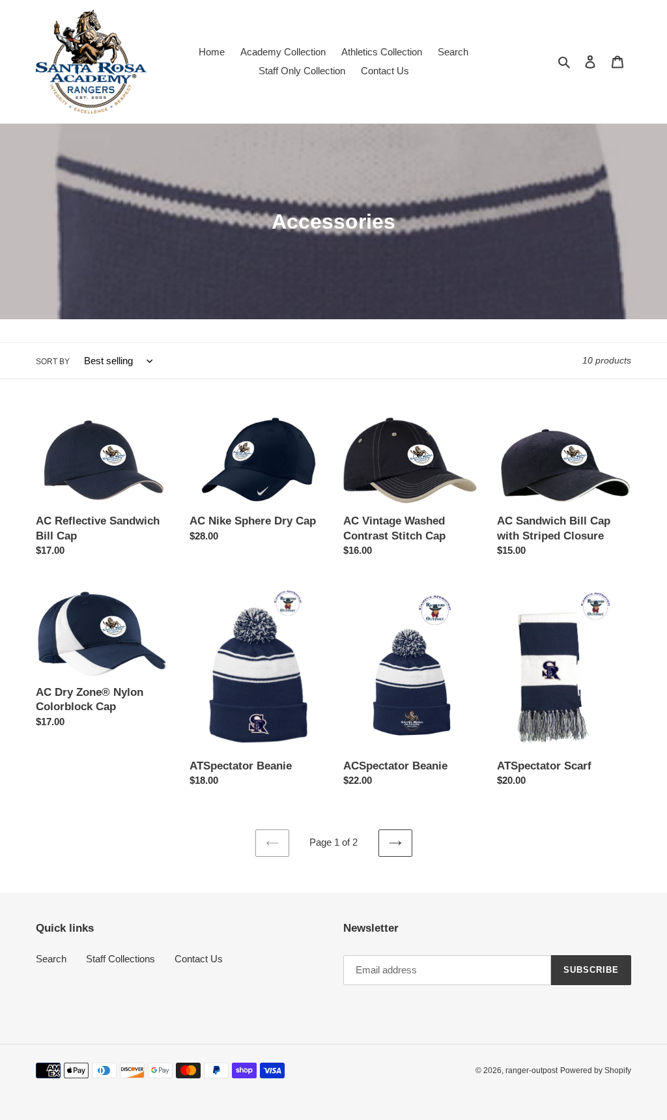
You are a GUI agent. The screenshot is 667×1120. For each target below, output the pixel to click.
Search (51, 958)
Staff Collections (120, 958)
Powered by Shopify (595, 1070)
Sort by (53, 361)
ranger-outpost (531, 1070)
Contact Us (199, 958)
